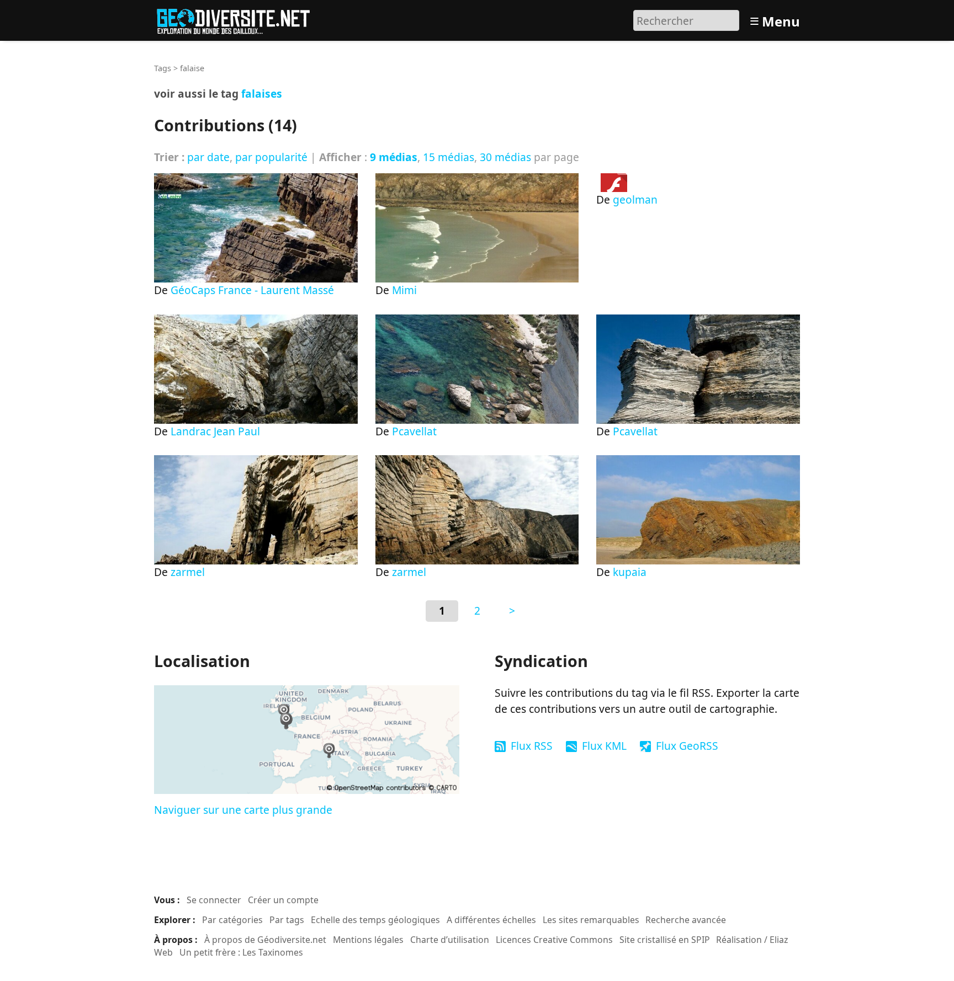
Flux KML (604, 745)
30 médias (505, 157)
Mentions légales (368, 940)
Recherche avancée (685, 920)
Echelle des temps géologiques (375, 920)
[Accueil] (238, 19)
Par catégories (232, 920)
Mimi (404, 289)
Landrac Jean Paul (215, 431)
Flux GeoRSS (687, 745)
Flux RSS (532, 745)
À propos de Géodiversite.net (265, 940)
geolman (635, 199)
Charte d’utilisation (449, 940)
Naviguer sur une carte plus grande (243, 809)
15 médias (448, 157)
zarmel (188, 571)
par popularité (271, 157)
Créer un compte (283, 900)
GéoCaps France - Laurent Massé (252, 289)
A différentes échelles (491, 920)
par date (208, 157)
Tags (162, 68)
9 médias (393, 157)
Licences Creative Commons (554, 940)
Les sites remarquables (591, 920)
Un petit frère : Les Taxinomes (241, 952)
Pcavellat (414, 431)
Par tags (286, 920)
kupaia (629, 571)
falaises (261, 93)
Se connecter (214, 900)
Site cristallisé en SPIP (664, 940)
